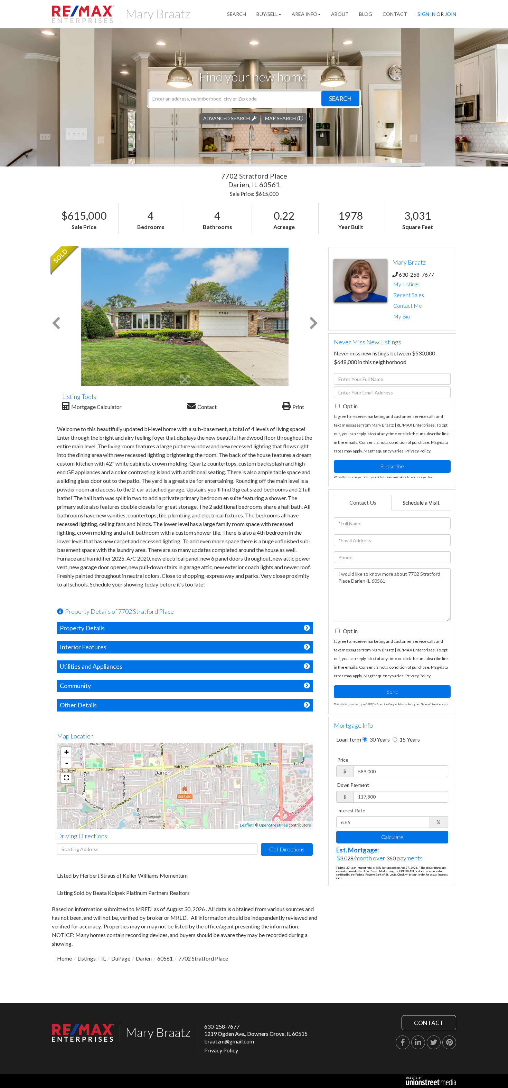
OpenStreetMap (273, 825)
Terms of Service (431, 704)
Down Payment (353, 785)
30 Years (379, 739)
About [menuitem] (340, 14)
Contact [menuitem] (395, 14)
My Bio (401, 316)
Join (450, 14)
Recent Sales (408, 295)
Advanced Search (226, 118)
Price (342, 760)
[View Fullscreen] (66, 778)
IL (103, 958)
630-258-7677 (416, 274)
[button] (340, 98)
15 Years (409, 739)
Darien (144, 958)
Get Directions (286, 849)
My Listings (406, 284)
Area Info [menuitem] (304, 14)
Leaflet (246, 825)
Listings (86, 958)
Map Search (280, 118)
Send (392, 691)
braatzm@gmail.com (229, 1041)
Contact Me (407, 305)
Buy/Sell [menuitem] (267, 14)
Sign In (426, 14)
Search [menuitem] (236, 14)
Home (64, 958)
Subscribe (392, 466)
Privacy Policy (417, 451)
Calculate (392, 836)
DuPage (120, 958)
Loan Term (348, 739)
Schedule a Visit (421, 502)
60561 (165, 958)
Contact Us (362, 502)
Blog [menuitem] (365, 14)
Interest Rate (351, 810)
